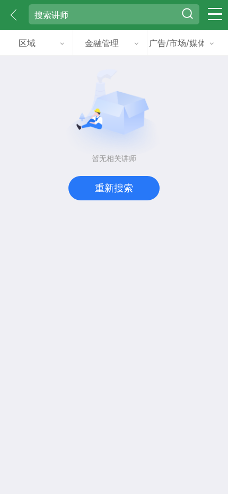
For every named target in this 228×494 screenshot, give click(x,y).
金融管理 (102, 43)
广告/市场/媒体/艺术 (176, 43)
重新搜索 (114, 187)
